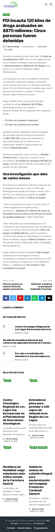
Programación (41, 528)
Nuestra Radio (24, 528)
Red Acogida (13, 47)
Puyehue (42, 447)
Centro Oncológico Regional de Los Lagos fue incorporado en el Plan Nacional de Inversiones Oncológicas (32, 330)
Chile (6, 14)
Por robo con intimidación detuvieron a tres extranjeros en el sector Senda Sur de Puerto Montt (33, 357)
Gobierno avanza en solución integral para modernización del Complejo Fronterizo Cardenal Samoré (40, 480)
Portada (11, 528)
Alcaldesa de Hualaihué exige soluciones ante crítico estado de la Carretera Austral (14, 475)
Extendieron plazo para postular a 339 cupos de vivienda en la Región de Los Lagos (39, 410)
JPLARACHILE (38, 523)
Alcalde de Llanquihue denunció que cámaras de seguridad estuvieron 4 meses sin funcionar (26, 343)
